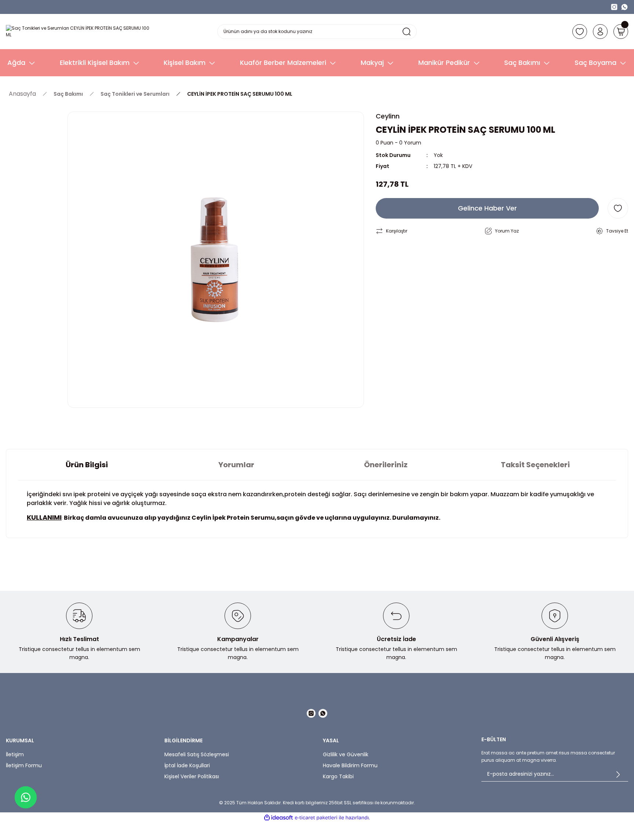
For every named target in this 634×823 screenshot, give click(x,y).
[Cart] (620, 31)
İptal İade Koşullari (187, 765)
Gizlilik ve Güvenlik (345, 754)
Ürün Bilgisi (87, 465)
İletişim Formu (24, 765)
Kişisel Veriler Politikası (191, 776)
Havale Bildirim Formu (350, 765)
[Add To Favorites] (618, 208)
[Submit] (617, 774)
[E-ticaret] (316, 818)
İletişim (15, 754)
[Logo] (79, 31)
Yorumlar (236, 465)
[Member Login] (600, 31)
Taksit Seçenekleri (535, 465)
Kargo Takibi (338, 776)
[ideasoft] (278, 817)
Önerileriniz (386, 465)
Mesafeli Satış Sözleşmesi (196, 754)
